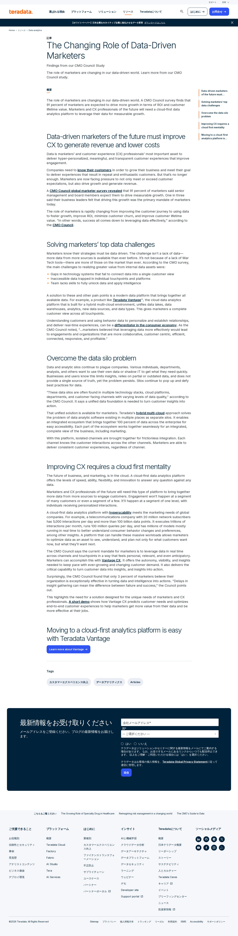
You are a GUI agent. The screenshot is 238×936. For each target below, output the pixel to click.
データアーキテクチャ (134, 851)
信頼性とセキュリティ (22, 844)
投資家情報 (164, 909)
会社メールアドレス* (137, 723)
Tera (49, 870)
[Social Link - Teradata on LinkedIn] (198, 839)
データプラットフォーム (135, 857)
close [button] (232, 23)
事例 (11, 851)
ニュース (163, 903)
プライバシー (109, 921)
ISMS (183, 921)
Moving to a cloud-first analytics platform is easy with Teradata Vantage (214, 136)
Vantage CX (111, 560)
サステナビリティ (168, 864)
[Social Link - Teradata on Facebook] (206, 848)
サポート (212, 2)
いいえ (142, 743)
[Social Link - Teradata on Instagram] (214, 848)
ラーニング (127, 870)
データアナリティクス (109, 682)
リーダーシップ (167, 851)
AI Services (53, 877)
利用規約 (172, 921)
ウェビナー (127, 877)
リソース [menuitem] (128, 11)
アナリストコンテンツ (22, 864)
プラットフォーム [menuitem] (81, 11)
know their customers (94, 170)
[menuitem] (182, 12)
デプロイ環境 (16, 877)
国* (124, 728)
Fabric (50, 857)
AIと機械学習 (129, 838)
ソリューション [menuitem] (107, 11)
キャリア (163, 883)
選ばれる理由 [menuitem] (57, 11)
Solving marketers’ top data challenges (214, 103)
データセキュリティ (132, 864)
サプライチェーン (94, 871)
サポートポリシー (216, 921)
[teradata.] (21, 11)
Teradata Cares (167, 877)
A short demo (79, 602)
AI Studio (52, 864)
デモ (123, 883)
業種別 (87, 838)
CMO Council (63, 225)
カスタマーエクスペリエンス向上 (68, 682)
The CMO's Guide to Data (190, 813)
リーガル (159, 921)
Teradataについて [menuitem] (151, 11)
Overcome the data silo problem (214, 114)
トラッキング (144, 921)
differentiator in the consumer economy (145, 325)
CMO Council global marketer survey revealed (86, 191)
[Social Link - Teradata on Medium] (214, 839)
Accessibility (196, 921)
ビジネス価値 (16, 870)
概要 (48, 838)
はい (128, 743)
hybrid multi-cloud (150, 413)
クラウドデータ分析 (132, 844)
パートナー (90, 884)
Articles (135, 682)
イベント (163, 890)
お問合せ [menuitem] (217, 11)
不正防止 (89, 865)
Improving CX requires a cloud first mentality (215, 125)
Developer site (130, 890)
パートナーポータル (95, 891)
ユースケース (91, 878)
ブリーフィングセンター (172, 896)
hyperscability (120, 512)
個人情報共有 (127, 921)
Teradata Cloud (55, 844)
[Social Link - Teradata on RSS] (222, 848)
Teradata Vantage (127, 300)
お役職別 (14, 838)
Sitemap (94, 921)
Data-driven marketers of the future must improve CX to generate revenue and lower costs (215, 92)
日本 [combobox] (224, 2)
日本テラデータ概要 (170, 844)
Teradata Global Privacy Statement (184, 761)
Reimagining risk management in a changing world (145, 813)
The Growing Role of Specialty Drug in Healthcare (87, 813)
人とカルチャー (167, 870)
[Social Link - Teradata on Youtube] (198, 848)
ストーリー (164, 857)
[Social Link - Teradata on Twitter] (222, 839)
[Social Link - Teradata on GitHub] (206, 839)
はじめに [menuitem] (195, 11)
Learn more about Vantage (66, 649)
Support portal (130, 896)
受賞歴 (13, 857)
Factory (51, 851)
